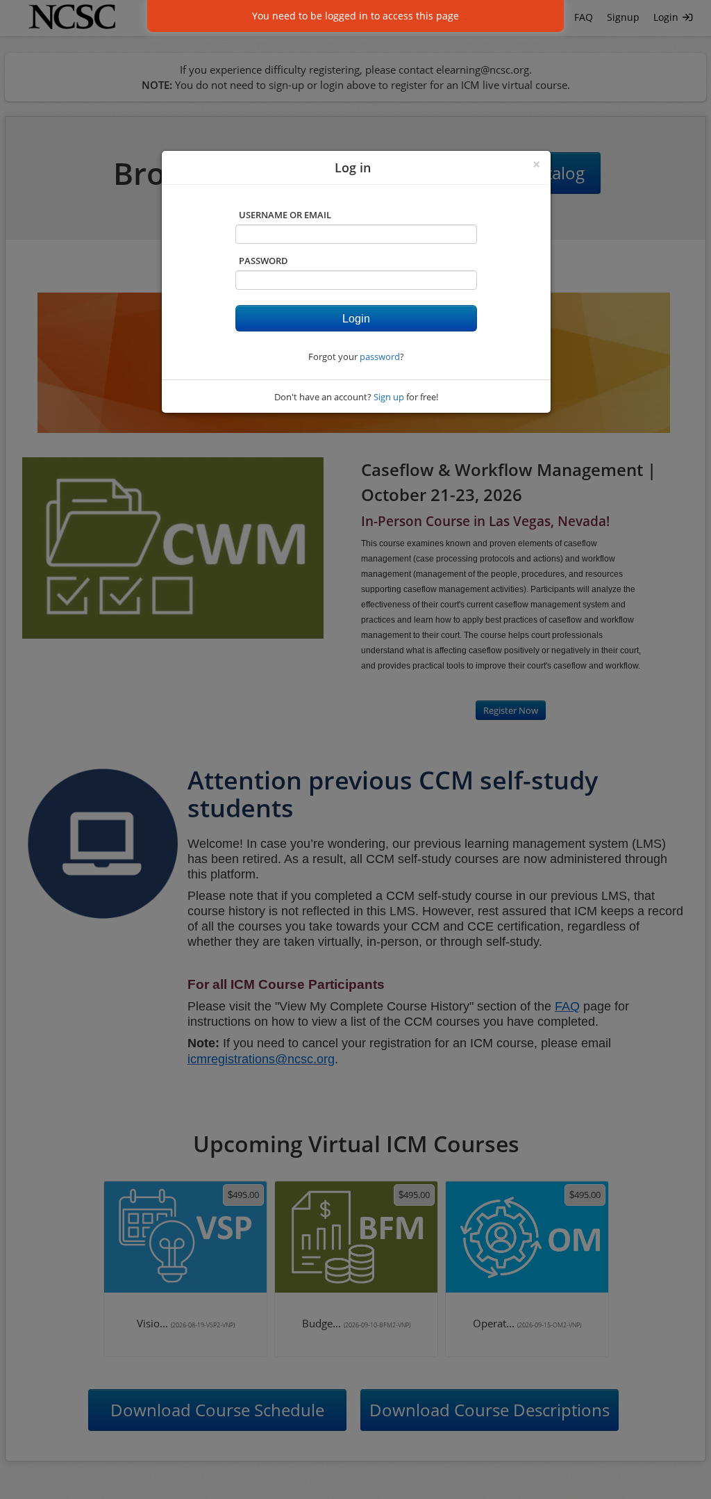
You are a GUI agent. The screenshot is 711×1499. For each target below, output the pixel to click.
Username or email (285, 214)
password (380, 356)
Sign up (389, 397)
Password (263, 260)
